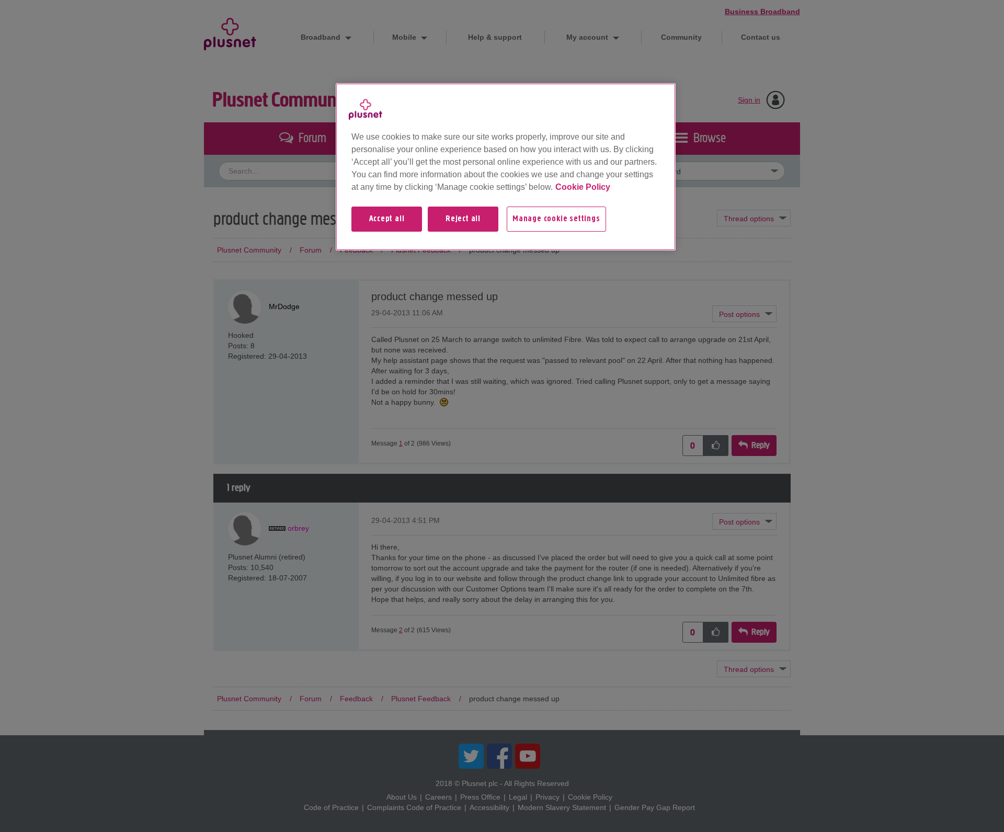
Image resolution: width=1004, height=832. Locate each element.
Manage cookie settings (556, 219)
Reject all (463, 219)
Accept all (387, 219)
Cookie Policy (582, 187)
